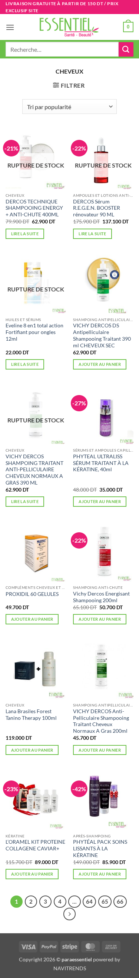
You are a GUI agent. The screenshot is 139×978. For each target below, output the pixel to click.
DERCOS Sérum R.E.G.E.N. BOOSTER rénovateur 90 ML (96, 208)
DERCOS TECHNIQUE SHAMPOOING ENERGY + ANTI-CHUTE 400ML (34, 208)
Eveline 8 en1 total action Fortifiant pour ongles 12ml (34, 332)
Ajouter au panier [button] (100, 364)
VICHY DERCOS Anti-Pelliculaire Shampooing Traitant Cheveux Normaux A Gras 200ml (101, 721)
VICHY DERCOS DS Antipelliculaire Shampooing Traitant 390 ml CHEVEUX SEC (102, 335)
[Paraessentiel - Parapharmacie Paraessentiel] (69, 27)
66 (120, 901)
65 (105, 901)
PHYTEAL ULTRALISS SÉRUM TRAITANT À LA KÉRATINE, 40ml (101, 462)
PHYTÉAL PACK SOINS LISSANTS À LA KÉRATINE (100, 848)
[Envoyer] (126, 49)
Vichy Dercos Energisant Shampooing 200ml (101, 597)
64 (89, 901)
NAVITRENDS (69, 968)
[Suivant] (69, 914)
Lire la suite (25, 233)
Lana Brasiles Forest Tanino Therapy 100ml (31, 714)
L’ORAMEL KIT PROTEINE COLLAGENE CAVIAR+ (35, 845)
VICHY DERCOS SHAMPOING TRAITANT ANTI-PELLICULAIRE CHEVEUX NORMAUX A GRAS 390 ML (34, 469)
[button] (10, 27)
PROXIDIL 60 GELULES (32, 594)
